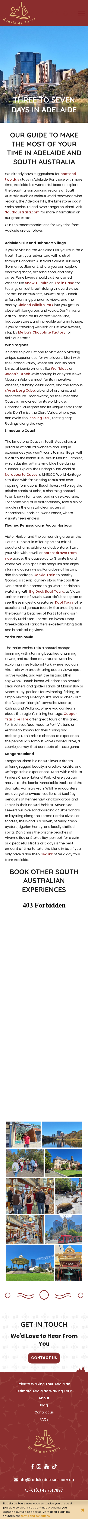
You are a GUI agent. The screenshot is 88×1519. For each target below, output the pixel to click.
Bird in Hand (64, 283)
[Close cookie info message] (83, 1510)
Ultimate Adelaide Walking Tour (44, 1391)
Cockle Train (44, 574)
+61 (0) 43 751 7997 (45, 1490)
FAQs (44, 1419)
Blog (44, 1405)
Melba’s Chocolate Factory (41, 332)
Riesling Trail (39, 417)
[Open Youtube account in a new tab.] (66, 13)
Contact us (44, 1412)
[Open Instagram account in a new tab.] (59, 13)
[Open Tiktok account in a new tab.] (73, 13)
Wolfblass (59, 368)
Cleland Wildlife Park (35, 304)
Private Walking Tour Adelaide (44, 1384)
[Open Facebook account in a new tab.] (52, 13)
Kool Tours (64, 602)
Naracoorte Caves (21, 474)
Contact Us (44, 1357)
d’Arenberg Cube (20, 390)
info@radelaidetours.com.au (46, 1479)
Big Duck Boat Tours (46, 591)
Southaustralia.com (22, 212)
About (44, 1398)
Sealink (47, 854)
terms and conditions (35, 1516)
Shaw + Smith (36, 283)
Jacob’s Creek (17, 373)
